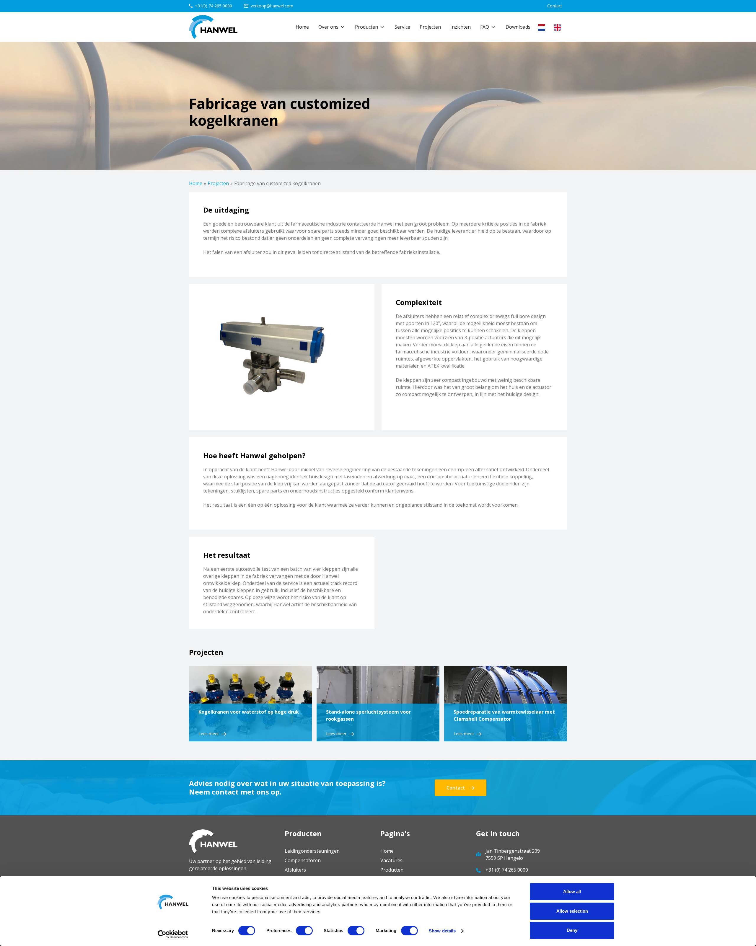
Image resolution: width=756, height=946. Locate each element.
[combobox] (543, 27)
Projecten (430, 27)
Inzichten (460, 27)
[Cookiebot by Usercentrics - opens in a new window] (173, 934)
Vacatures (391, 860)
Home (302, 27)
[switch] (304, 930)
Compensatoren (303, 860)
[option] (559, 27)
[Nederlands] (543, 27)
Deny (572, 930)
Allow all (572, 891)
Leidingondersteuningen (312, 851)
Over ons (328, 27)
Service (402, 27)
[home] (213, 27)
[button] (332, 27)
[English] (559, 27)
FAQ (484, 27)
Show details (442, 930)
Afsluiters (295, 870)
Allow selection (572, 911)
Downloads (518, 27)
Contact (554, 6)
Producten (391, 870)
